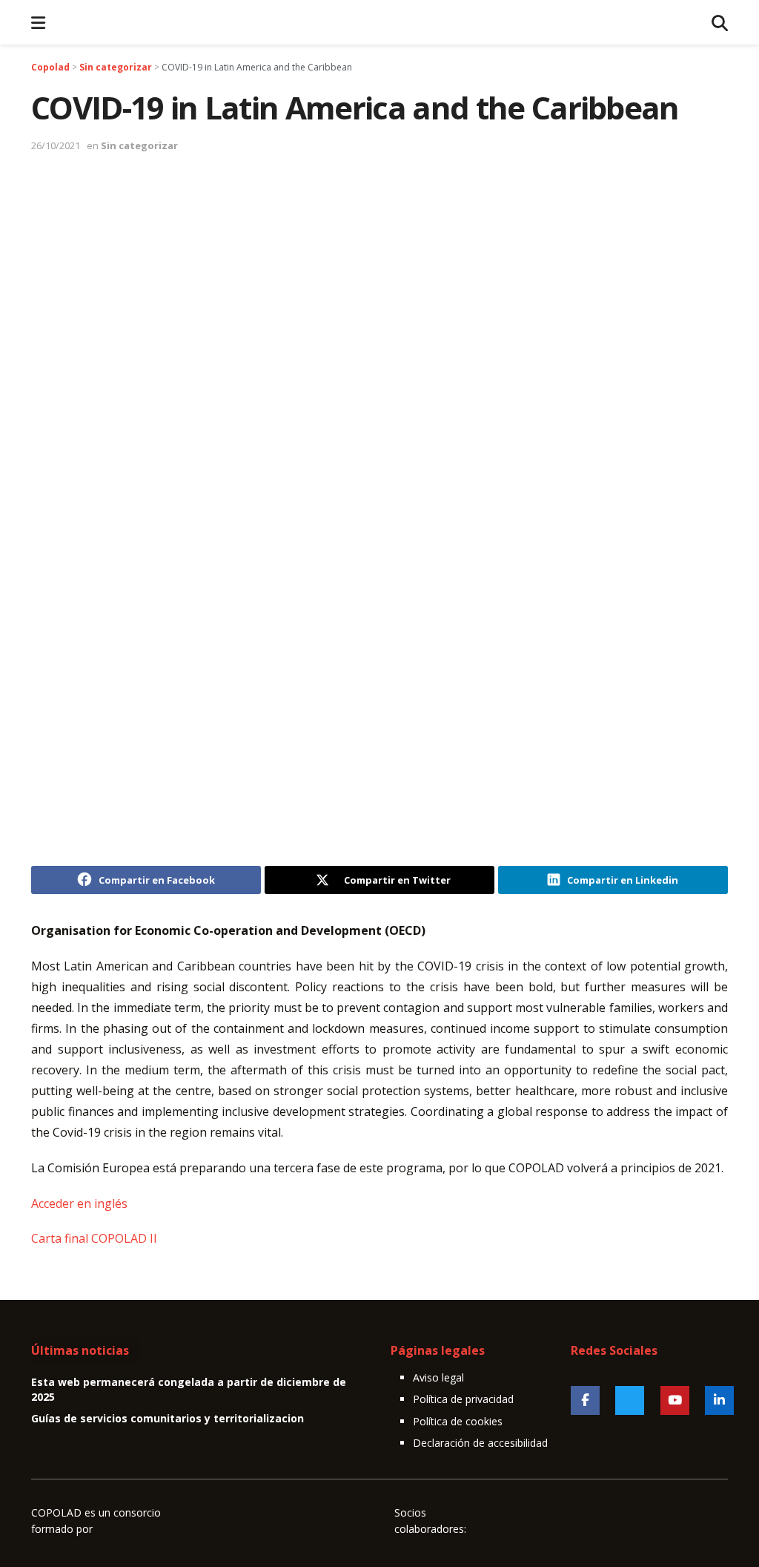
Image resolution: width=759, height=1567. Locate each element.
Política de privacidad (463, 1399)
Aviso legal (438, 1377)
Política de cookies (458, 1421)
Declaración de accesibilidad (480, 1443)
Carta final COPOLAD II (94, 1238)
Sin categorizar (139, 145)
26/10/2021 (55, 145)
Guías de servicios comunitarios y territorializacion (167, 1418)
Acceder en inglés (79, 1203)
